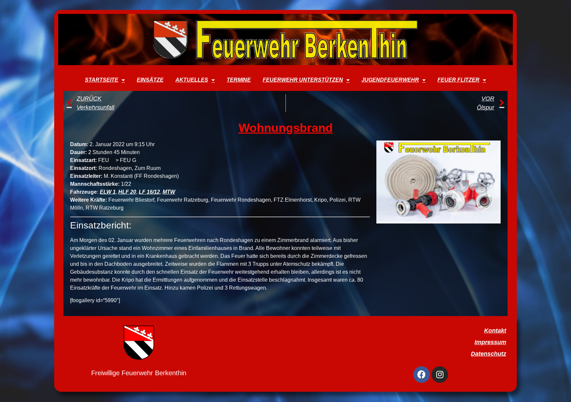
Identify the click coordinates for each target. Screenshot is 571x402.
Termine (239, 80)
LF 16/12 (149, 192)
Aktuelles (191, 80)
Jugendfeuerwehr (390, 80)
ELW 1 (108, 192)
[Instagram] (440, 374)
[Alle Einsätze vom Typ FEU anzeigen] (112, 160)
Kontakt (495, 330)
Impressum (490, 342)
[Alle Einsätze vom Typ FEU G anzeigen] (139, 160)
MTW (169, 192)
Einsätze (150, 80)
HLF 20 (127, 192)
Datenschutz (488, 353)
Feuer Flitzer (458, 80)
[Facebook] (421, 374)
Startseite (101, 80)
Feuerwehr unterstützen (303, 80)
